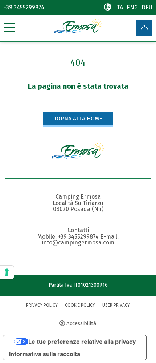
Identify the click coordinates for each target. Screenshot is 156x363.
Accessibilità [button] (81, 323)
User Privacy (116, 305)
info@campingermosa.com (78, 243)
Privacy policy (42, 305)
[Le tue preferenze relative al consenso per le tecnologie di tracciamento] (7, 272)
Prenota (144, 28)
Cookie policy (80, 305)
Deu (146, 7)
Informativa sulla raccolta (44, 354)
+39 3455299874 (24, 7)
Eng (132, 7)
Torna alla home (78, 118)
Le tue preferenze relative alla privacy (82, 341)
